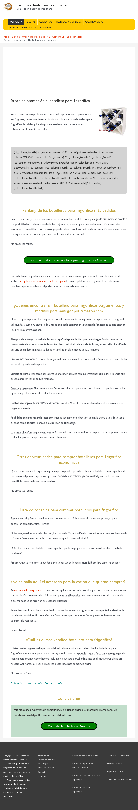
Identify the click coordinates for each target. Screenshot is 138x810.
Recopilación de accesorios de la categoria (42, 281)
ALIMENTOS (45, 21)
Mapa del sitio (44, 755)
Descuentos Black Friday (118, 755)
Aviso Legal (43, 763)
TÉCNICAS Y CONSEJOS (69, 21)
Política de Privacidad (47, 759)
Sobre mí (42, 776)
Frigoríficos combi (115, 771)
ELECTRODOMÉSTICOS (23, 27)
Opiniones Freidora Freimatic (120, 779)
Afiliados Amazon (46, 767)
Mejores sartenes (114, 763)
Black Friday (45, 27)
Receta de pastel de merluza (85, 755)
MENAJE (14, 21)
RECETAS (31, 21)
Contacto (42, 771)
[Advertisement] (69, 73)
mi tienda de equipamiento (29, 590)
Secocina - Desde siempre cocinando (42, 5)
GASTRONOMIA (94, 21)
